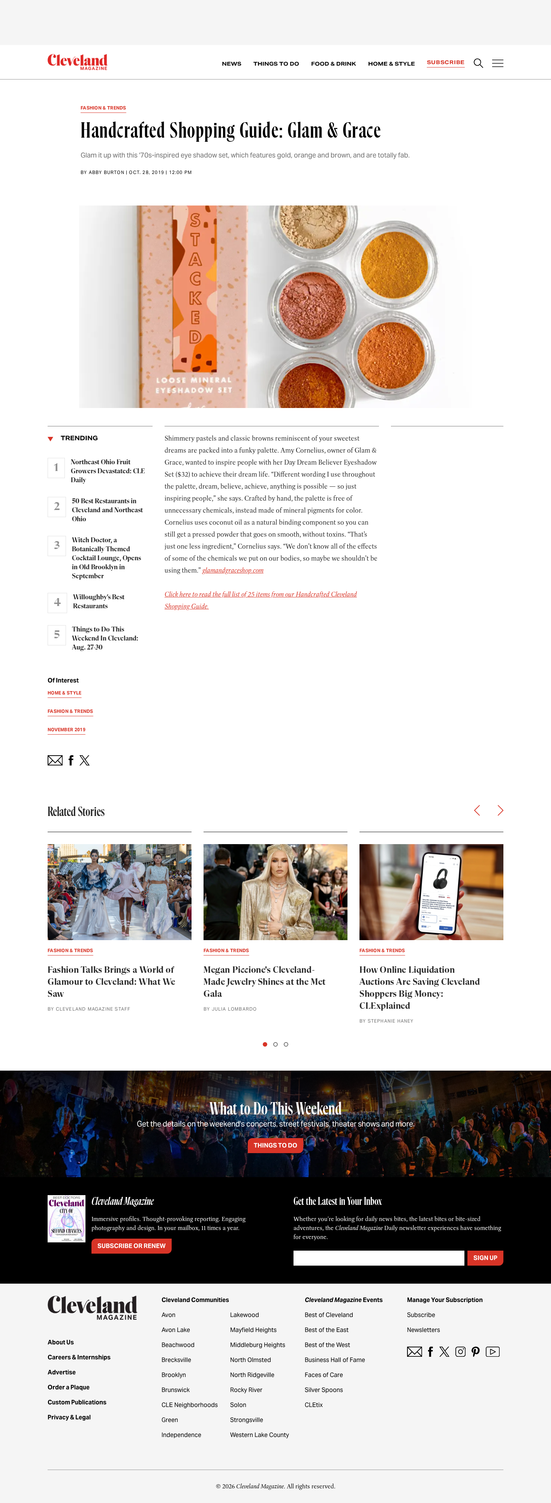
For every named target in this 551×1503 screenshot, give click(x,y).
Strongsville (246, 1420)
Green (170, 1420)
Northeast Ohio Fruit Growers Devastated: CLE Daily (108, 471)
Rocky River (246, 1390)
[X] (444, 1352)
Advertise (62, 1372)
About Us (61, 1342)
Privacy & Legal (69, 1417)
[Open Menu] (497, 64)
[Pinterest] (476, 1352)
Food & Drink (333, 63)
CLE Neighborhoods (190, 1405)
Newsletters (423, 1330)
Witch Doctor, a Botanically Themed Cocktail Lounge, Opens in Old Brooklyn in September (106, 558)
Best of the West (327, 1345)
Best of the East (327, 1330)
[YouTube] (493, 1352)
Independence (181, 1435)
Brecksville (176, 1360)
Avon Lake (176, 1330)
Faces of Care (324, 1375)
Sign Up (485, 1258)
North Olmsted (250, 1360)
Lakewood (244, 1315)
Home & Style (391, 63)
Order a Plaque (69, 1387)
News (231, 63)
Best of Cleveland (329, 1315)
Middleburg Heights (257, 1345)
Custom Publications (77, 1402)
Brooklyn (174, 1375)
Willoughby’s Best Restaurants (98, 602)
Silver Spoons (324, 1390)
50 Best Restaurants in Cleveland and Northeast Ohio (107, 510)
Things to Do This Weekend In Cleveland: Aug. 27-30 (105, 638)
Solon (238, 1405)
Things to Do (276, 63)
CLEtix (314, 1405)
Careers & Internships (79, 1357)
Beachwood (178, 1345)
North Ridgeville (252, 1375)
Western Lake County (259, 1435)
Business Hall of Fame (335, 1360)
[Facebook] (430, 1352)
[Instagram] (460, 1352)
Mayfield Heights (253, 1330)
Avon (168, 1315)
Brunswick (176, 1390)
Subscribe (446, 62)
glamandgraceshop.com (233, 570)
